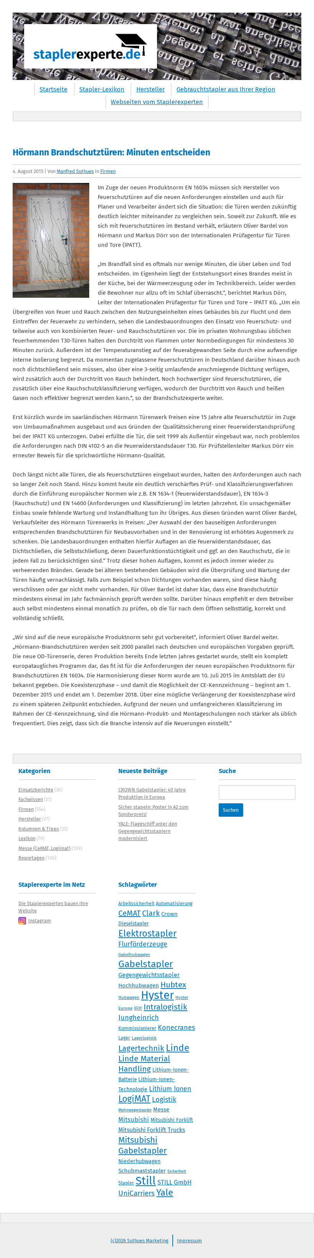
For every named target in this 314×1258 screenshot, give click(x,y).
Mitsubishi (133, 1119)
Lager (124, 1038)
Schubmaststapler (142, 1170)
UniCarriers (136, 1193)
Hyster (157, 995)
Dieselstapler (133, 924)
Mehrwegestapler (135, 1110)
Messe (161, 1109)
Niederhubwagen (139, 1161)
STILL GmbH (174, 1182)
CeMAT (129, 913)
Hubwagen (128, 997)
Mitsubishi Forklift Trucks (151, 1130)
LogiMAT (134, 1098)
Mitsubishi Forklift (171, 1120)
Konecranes (176, 1027)
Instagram (39, 921)
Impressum (189, 1240)
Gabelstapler (145, 964)
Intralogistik (165, 1007)
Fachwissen (30, 799)
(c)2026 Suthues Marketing (139, 1240)
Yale (164, 1192)
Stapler (126, 1183)
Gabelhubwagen (134, 954)
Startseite (53, 89)
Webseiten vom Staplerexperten (157, 102)
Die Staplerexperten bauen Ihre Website (53, 907)
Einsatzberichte (35, 790)
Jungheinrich (138, 1017)
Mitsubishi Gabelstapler (142, 1145)
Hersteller (150, 89)
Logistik (164, 1099)
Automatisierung (174, 903)
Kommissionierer (137, 1028)
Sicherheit (176, 1171)
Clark (151, 913)
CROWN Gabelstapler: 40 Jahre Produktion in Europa (152, 793)
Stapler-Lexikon (101, 89)
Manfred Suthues (75, 171)
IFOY (138, 1008)
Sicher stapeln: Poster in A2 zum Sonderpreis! (153, 810)
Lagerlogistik (144, 1038)
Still (146, 1181)
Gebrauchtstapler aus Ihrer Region (226, 89)
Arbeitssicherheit (136, 903)
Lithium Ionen (170, 1089)
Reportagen (31, 858)
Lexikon (26, 838)
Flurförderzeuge (142, 944)
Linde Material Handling (144, 1064)
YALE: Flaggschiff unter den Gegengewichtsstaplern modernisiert (147, 831)
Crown (169, 913)
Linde (177, 1047)
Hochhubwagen (138, 985)
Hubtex (173, 985)
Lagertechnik (141, 1048)
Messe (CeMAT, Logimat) (44, 848)
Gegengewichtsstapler (149, 975)
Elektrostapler (147, 933)
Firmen (108, 171)
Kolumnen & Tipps (38, 829)
